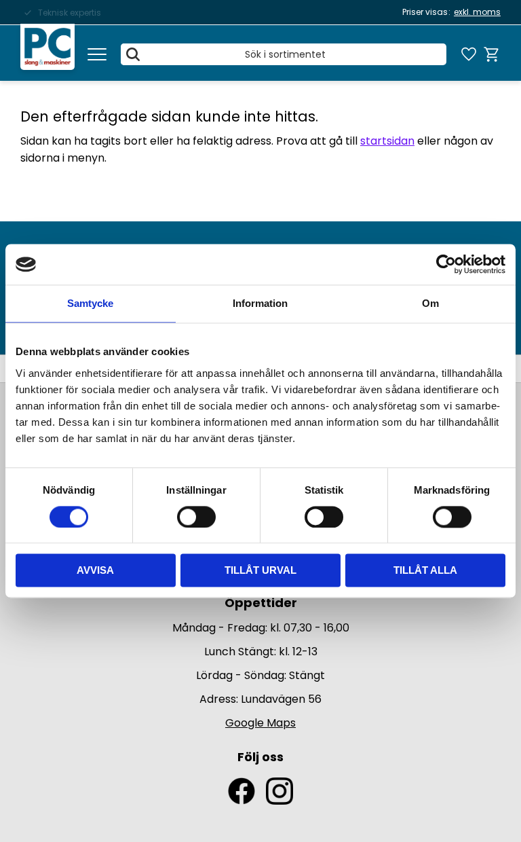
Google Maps (260, 723)
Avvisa (95, 570)
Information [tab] (260, 303)
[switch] (196, 517)
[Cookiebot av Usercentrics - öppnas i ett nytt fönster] (446, 264)
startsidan (387, 141)
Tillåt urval (260, 570)
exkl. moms (477, 12)
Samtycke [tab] (90, 303)
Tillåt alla (425, 570)
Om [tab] (430, 303)
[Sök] (133, 54)
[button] (97, 54)
